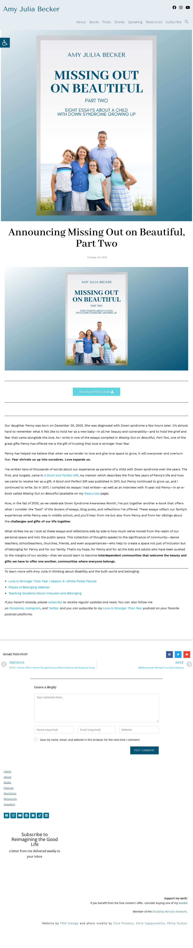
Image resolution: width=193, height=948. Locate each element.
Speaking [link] (9, 804)
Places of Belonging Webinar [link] (29, 587)
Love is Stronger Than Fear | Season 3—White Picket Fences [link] (52, 581)
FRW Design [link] (69, 923)
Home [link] (7, 771)
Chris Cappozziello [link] (150, 923)
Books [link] (7, 782)
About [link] (7, 777)
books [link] (183, 903)
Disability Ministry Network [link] (169, 911)
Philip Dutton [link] (177, 923)
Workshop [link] (10, 793)
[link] (5, 43)
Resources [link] (92, 493)
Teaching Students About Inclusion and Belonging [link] (44, 593)
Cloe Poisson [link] (123, 923)
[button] (169, 654)
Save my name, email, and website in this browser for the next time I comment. (90, 740)
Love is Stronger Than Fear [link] (122, 608)
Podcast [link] (9, 788)
